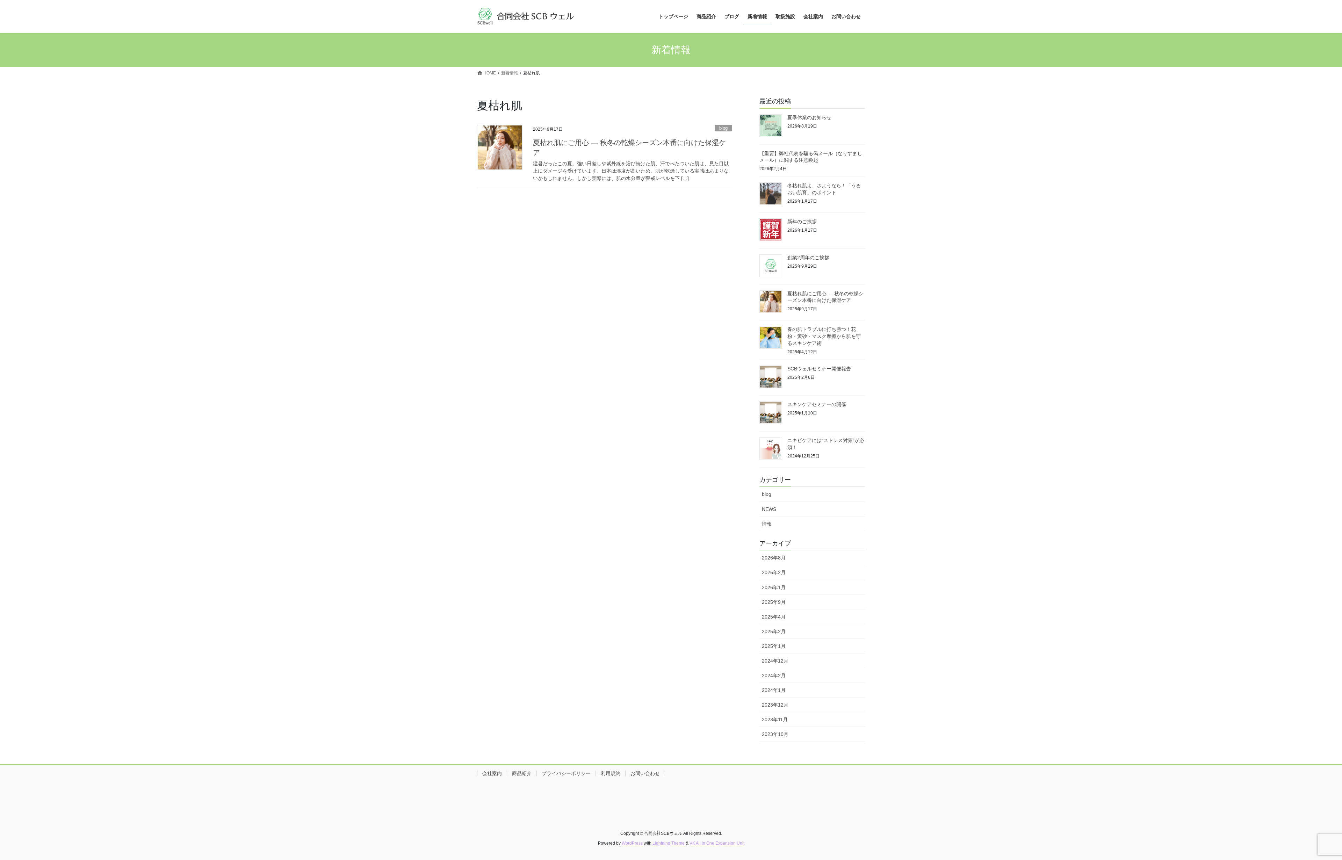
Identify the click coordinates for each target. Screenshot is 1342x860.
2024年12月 (775, 661)
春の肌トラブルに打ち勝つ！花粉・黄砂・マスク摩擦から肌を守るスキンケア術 (824, 336)
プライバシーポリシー (566, 773)
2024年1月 (774, 690)
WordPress (632, 843)
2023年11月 (775, 719)
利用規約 (610, 773)
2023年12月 (775, 705)
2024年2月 (774, 675)
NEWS (769, 509)
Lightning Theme (668, 843)
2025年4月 (774, 617)
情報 (767, 524)
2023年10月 (775, 734)
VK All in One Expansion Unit (717, 843)
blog (723, 128)
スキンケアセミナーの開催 (816, 404)
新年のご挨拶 (802, 221)
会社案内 (492, 773)
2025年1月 (774, 646)
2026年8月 (774, 558)
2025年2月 (774, 631)
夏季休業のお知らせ (809, 117)
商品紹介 (522, 773)
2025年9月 (774, 602)
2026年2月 (774, 572)
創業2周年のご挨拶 (808, 257)
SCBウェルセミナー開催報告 (819, 368)
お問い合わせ (645, 773)
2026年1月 (774, 587)
